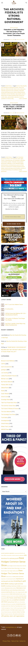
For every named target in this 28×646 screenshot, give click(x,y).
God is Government (6, 367)
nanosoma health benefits (7, 592)
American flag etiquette (21, 85)
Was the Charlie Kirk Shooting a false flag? (14, 342)
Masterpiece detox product (10, 588)
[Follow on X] (14, 635)
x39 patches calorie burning (18, 614)
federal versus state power (19, 89)
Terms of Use (15, 641)
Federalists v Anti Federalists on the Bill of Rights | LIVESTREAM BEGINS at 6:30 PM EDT (14, 107)
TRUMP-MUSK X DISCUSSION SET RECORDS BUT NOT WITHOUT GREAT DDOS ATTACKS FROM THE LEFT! (13, 349)
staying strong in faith (12, 602)
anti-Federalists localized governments (9, 87)
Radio (2, 390)
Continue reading (14, 80)
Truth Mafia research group (15, 610)
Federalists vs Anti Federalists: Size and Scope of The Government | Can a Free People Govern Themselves (14, 32)
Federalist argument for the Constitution (10, 90)
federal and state (9, 89)
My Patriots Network (6, 381)
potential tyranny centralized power (8, 165)
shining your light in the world (7, 600)
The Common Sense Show (8, 405)
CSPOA (3, 363)
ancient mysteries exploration (7, 553)
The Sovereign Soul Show (8, 414)
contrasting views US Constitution (12, 160)
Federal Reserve (9, 576)
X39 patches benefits (8, 614)
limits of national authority (9, 95)
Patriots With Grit (5, 384)
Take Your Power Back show (17, 606)
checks (2, 160)
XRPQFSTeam (5, 429)
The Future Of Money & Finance (10, 408)
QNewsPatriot (5, 387)
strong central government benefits (12, 168)
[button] (2, 3)
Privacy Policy (6, 641)
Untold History (14, 27)
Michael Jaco (5, 378)
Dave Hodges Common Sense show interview (16, 565)
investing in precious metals (13, 586)
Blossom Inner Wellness (7, 361)
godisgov (3, 369)
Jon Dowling (4, 372)
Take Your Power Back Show (9, 402)
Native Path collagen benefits (18, 592)
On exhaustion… (9, 309)
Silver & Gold (4, 396)
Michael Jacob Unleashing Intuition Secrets (15, 590)
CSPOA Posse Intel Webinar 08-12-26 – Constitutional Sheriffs (16, 314)
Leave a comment (23, 98)
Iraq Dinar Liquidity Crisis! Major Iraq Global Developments (15, 324)
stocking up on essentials (11, 604)
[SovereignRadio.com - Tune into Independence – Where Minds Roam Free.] (14, 2)
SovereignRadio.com (11, 627)
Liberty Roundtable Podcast (8, 375)
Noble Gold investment (15, 594)
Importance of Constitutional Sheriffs (8, 578)
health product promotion (17, 576)
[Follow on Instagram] (11, 635)
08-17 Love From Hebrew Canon (14, 304)
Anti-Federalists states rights (16, 158)
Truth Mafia (4, 417)
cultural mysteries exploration (18, 555)
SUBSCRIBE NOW (14, 224)
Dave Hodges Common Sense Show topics (10, 568)
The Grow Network (6, 411)
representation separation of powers (16, 97)
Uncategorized (5, 420)
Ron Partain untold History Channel (16, 598)
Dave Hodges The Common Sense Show (12, 573)
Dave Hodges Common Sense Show (13, 562)
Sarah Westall (5, 393)
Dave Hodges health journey (12, 570)
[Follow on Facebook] (8, 635)
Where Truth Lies (5, 426)
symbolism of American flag (7, 98)
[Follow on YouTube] (17, 635)
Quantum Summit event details (13, 596)
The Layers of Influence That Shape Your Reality (15, 319)
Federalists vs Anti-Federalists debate (15, 163)
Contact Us (22, 641)
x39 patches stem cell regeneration (12, 616)
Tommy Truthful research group (16, 608)
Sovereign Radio (5, 399)
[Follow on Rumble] (19, 635)
